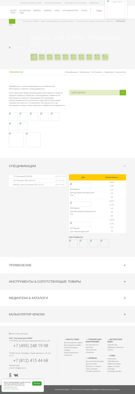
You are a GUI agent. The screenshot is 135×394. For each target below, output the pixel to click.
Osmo (112, 356)
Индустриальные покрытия (71, 353)
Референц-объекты (115, 347)
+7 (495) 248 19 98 (30, 345)
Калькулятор (120, 72)
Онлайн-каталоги (93, 371)
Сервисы (92, 358)
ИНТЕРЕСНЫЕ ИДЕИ (25, 12)
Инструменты (97, 72)
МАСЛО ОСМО (13, 12)
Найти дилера (78, 92)
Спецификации (71, 72)
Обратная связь (114, 364)
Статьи (84, 11)
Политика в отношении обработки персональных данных (96, 389)
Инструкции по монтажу (92, 346)
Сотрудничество (70, 11)
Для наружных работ (72, 345)
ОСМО (57, 11)
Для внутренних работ (73, 342)
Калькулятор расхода (95, 361)
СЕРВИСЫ (47, 11)
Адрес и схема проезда (113, 367)
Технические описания (91, 351)
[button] (19, 21)
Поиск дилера (91, 369)
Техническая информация (93, 340)
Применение (84, 72)
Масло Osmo (72, 339)
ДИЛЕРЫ (37, 11)
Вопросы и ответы (93, 366)
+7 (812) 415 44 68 (30, 360)
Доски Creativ (91, 364)
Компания (111, 359)
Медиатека (109, 72)
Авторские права (62, 389)
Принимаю (37, 383)
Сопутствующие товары (71, 348)
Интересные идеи (114, 340)
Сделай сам (112, 345)
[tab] (67, 166)
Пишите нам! (14, 365)
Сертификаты (113, 361)
